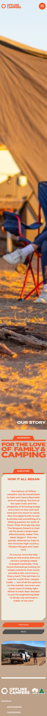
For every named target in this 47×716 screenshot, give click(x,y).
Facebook (14, 712)
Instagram (14, 707)
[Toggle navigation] (42, 6)
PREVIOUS (23, 625)
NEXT (23, 632)
